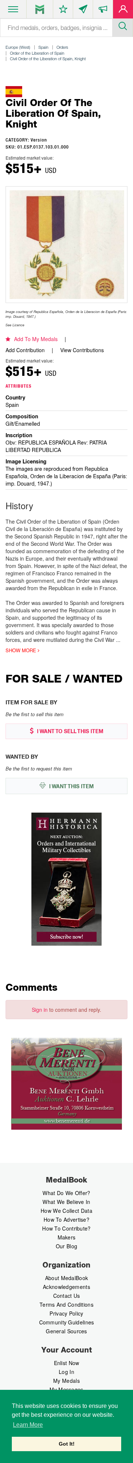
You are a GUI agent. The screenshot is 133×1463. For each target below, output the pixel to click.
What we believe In (66, 1201)
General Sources (66, 1331)
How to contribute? (66, 1228)
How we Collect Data (66, 1210)
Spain (43, 47)
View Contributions (82, 350)
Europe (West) (18, 47)
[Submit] (123, 25)
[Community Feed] (83, 10)
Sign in (40, 1009)
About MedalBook (66, 1278)
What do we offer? (66, 1193)
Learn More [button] (28, 1425)
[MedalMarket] (103, 10)
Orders (62, 47)
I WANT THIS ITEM (71, 786)
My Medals (66, 1380)
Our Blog (66, 1246)
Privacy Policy (66, 1313)
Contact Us (66, 1295)
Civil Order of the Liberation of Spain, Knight (48, 58)
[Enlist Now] (123, 10)
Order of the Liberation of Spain (37, 53)
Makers (67, 1237)
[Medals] (39, 9)
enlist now (66, 1363)
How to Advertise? (66, 1219)
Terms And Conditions (66, 1304)
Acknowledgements (66, 1286)
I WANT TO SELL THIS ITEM (69, 731)
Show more (22, 650)
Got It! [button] (67, 1444)
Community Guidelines (66, 1322)
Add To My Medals (36, 339)
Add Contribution (25, 350)
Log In (66, 1371)
